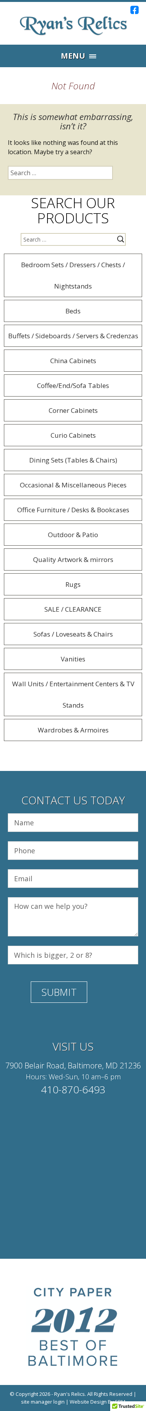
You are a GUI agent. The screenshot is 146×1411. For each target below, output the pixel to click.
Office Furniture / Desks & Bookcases (73, 509)
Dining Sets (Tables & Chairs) (73, 460)
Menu (73, 55)
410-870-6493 (73, 1089)
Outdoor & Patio (73, 534)
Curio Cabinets (73, 435)
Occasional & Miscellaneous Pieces (73, 484)
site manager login (43, 1401)
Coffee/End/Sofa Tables (73, 385)
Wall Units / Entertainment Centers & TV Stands (73, 694)
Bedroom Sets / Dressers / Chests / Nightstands (73, 275)
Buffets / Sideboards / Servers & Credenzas (73, 335)
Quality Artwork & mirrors (73, 559)
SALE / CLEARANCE (73, 609)
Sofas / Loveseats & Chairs (73, 634)
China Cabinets (73, 360)
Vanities (73, 658)
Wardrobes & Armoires (73, 730)
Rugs (73, 584)
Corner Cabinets (73, 410)
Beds (73, 310)
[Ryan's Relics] (73, 25)
